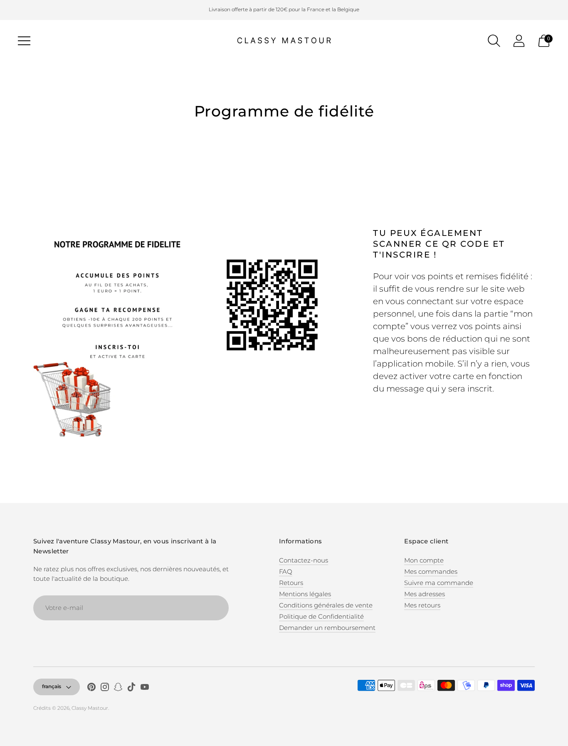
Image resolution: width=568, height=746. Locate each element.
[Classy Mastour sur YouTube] (145, 688)
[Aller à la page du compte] (519, 40)
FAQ (285, 571)
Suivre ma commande (438, 583)
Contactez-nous (303, 560)
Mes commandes (430, 571)
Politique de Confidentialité (321, 616)
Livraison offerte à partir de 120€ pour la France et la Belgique (284, 9)
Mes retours (422, 605)
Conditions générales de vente (326, 605)
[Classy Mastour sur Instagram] (105, 688)
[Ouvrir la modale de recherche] (494, 40)
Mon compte (424, 560)
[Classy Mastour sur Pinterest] (91, 688)
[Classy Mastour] (284, 40)
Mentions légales (305, 594)
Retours (291, 583)
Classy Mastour (90, 708)
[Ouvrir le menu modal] (24, 40)
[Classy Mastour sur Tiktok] (131, 688)
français (51, 686)
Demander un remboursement (327, 628)
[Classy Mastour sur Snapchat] (118, 688)
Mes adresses (424, 594)
